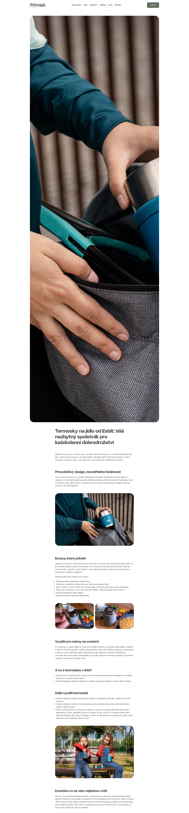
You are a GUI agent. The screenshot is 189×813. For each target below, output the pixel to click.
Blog (110, 5)
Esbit (86, 5)
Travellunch (76, 5)
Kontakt (118, 5)
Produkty (93, 5)
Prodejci (103, 5)
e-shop (153, 5)
